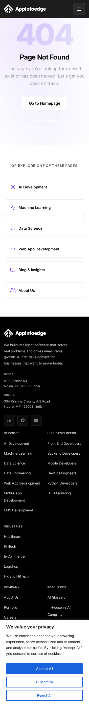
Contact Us (44, 120)
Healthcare (12, 536)
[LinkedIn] (9, 420)
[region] (44, 662)
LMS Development (18, 510)
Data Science (14, 463)
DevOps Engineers (61, 473)
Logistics (11, 566)
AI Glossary (56, 597)
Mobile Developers (62, 463)
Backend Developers (63, 453)
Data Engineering (17, 473)
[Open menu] (79, 9)
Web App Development (22, 483)
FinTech (10, 546)
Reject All (44, 695)
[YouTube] (36, 420)
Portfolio (10, 607)
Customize (44, 682)
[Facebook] (22, 420)
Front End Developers (64, 443)
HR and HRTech (16, 576)
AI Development (16, 443)
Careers (10, 617)
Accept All (44, 668)
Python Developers (62, 483)
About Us (11, 597)
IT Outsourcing (59, 493)
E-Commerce (14, 556)
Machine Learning (18, 453)
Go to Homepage (44, 103)
